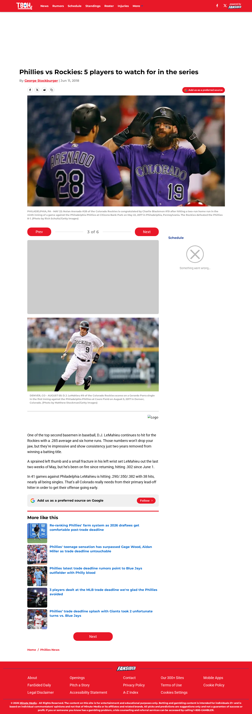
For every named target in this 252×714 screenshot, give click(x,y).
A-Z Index (130, 692)
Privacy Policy (134, 685)
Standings (92, 6)
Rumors (58, 6)
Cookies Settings (174, 692)
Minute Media (28, 702)
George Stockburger (41, 81)
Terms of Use (171, 685)
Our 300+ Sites (172, 678)
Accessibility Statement (88, 692)
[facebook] (217, 5)
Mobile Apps (213, 678)
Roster (109, 6)
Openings (77, 678)
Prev (39, 232)
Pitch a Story (80, 685)
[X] (225, 5)
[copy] (51, 90)
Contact (129, 678)
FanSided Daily (39, 685)
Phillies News (49, 650)
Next (147, 232)
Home (31, 650)
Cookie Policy (214, 685)
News (44, 6)
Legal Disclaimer (40, 692)
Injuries (123, 6)
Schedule (74, 6)
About (32, 678)
